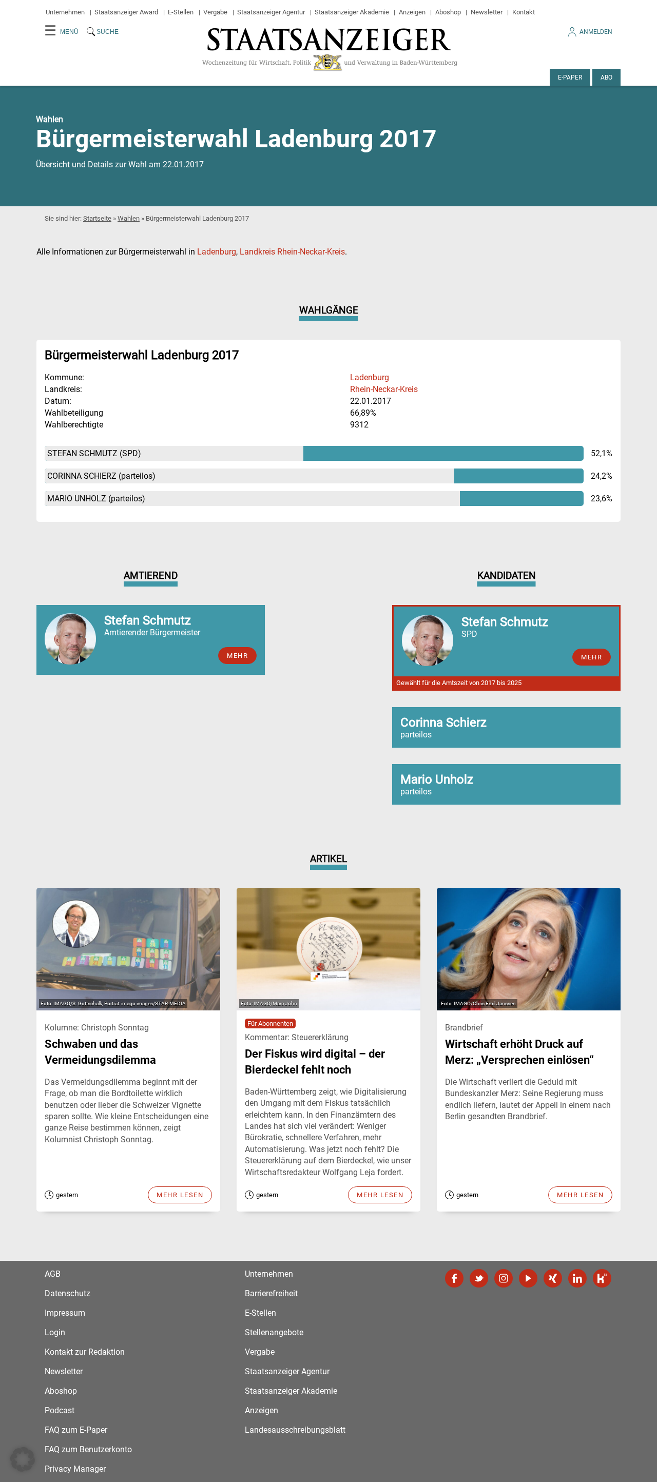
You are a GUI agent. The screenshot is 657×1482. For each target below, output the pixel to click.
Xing (553, 1278)
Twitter (479, 1278)
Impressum (65, 1313)
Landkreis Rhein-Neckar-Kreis (292, 252)
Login (55, 1332)
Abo (606, 77)
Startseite (97, 218)
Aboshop (448, 12)
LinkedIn (577, 1278)
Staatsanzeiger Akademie (352, 12)
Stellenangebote (274, 1332)
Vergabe (215, 12)
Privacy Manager (75, 1469)
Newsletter (487, 12)
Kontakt (523, 12)
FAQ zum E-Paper (76, 1430)
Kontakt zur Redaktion (85, 1352)
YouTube (528, 1278)
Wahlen (129, 218)
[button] (22, 1459)
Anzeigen (412, 12)
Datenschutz (67, 1293)
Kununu (602, 1278)
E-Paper (570, 77)
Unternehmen (65, 12)
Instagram (503, 1278)
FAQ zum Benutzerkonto (88, 1449)
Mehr (237, 655)
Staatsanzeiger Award (126, 12)
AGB (53, 1274)
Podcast (59, 1410)
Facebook (454, 1278)
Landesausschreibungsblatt (295, 1430)
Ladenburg (216, 252)
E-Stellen (181, 12)
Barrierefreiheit (271, 1293)
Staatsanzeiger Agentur (271, 12)
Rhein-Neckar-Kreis (384, 389)
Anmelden (595, 31)
